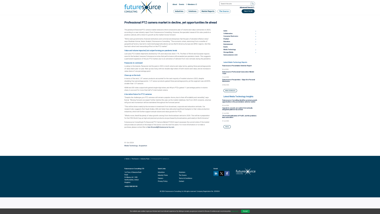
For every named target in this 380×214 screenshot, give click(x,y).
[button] (253, 4)
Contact (181, 181)
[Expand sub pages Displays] (255, 39)
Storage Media (228, 52)
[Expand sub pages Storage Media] (255, 52)
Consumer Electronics (230, 36)
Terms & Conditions (185, 178)
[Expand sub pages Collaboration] (255, 34)
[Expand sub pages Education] (255, 42)
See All (227, 126)
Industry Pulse (163, 175)
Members (191, 4)
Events (181, 4)
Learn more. (234, 211)
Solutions (192, 11)
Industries (179, 11)
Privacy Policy (163, 181)
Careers (160, 178)
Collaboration (228, 33)
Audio (225, 31)
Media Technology (131, 146)
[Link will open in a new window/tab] (215, 173)
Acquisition (143, 146)
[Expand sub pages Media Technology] (255, 50)
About (175, 4)
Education (226, 41)
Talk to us (248, 11)
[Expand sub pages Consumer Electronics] (255, 36)
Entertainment (228, 44)
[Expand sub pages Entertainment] (255, 44)
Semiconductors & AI (230, 55)
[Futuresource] (142, 7)
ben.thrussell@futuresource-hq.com (161, 127)
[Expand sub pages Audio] (255, 31)
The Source (224, 11)
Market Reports (208, 11)
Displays (226, 39)
